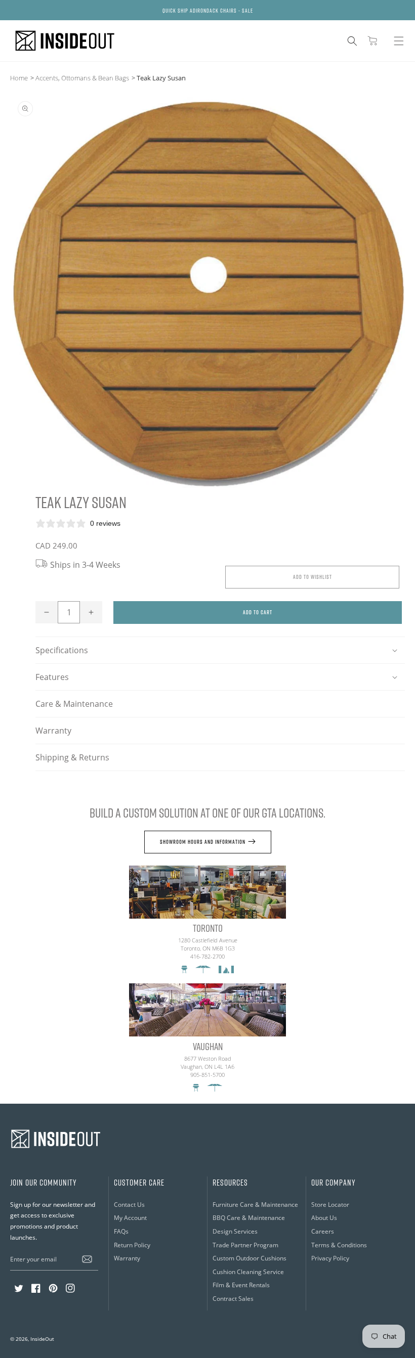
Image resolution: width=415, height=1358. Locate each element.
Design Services (235, 1231)
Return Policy (132, 1245)
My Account (130, 1217)
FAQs (121, 1231)
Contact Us (129, 1204)
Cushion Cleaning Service (248, 1272)
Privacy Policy (330, 1258)
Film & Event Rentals (241, 1285)
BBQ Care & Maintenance (249, 1217)
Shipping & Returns (72, 757)
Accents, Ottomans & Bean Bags (82, 77)
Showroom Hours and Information (202, 841)
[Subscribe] (87, 1259)
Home (19, 77)
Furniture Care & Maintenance (255, 1204)
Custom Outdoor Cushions (249, 1258)
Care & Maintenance (74, 703)
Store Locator (330, 1204)
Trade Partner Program (245, 1245)
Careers (322, 1231)
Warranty (53, 730)
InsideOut (42, 1339)
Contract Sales (233, 1298)
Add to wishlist (312, 576)
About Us (324, 1217)
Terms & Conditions (339, 1245)
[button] (352, 41)
